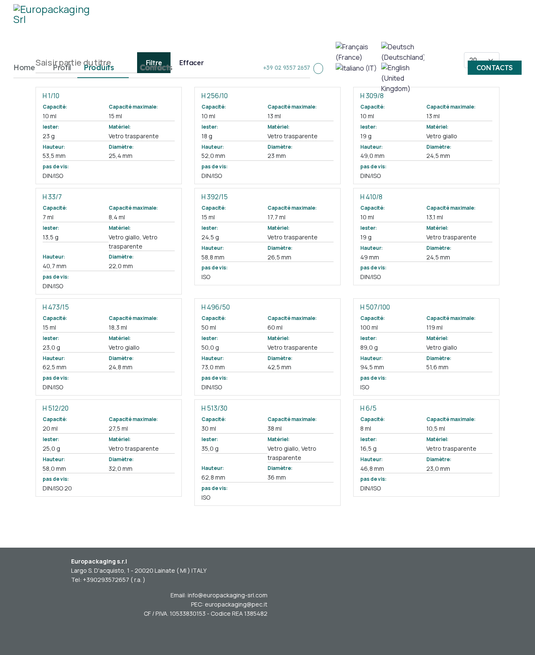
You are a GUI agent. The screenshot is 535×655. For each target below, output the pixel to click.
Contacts (156, 67)
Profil (62, 67)
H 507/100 (375, 307)
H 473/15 (56, 307)
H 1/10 (51, 95)
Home (24, 67)
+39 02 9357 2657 (286, 67)
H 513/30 (214, 408)
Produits (99, 67)
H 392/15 (214, 196)
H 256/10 (214, 95)
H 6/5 (368, 408)
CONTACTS (494, 67)
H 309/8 (372, 95)
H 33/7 (52, 196)
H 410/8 (371, 196)
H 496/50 (215, 307)
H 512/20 (56, 408)
